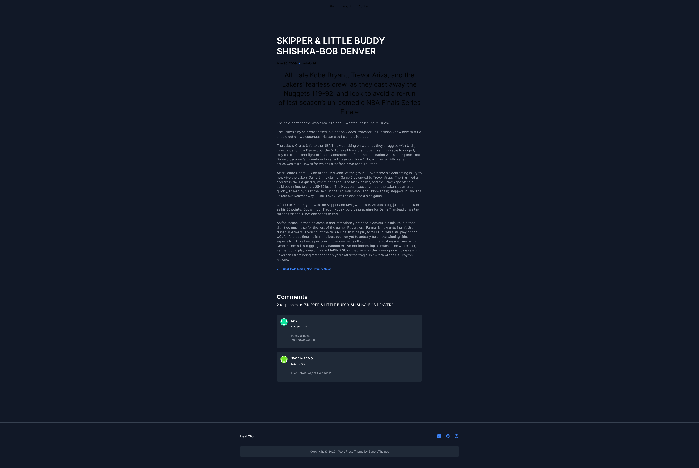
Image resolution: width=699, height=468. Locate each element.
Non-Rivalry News (319, 269)
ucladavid (309, 63)
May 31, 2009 (298, 363)
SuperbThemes (379, 451)
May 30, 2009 (299, 326)
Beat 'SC (247, 436)
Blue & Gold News (292, 269)
